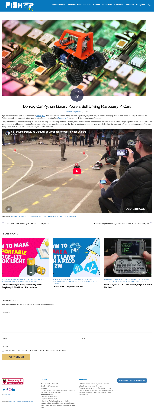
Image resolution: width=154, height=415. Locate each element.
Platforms (33, 279)
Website (6, 346)
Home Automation (80, 279)
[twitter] (3, 388)
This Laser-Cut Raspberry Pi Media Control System (26, 223)
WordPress (12, 402)
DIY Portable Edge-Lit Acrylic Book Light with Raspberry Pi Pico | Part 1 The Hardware (22, 286)
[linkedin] (12, 388)
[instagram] (9, 388)
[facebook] (6, 388)
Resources (20, 281)
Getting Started (58, 4)
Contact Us (119, 4)
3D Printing (6, 279)
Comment (7, 313)
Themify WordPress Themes (25, 402)
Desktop (124, 279)
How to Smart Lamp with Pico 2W (68, 286)
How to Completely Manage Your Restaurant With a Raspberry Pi (121, 223)
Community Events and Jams (79, 4)
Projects (69, 112)
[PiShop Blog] (19, 5)
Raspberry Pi (77, 112)
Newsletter (130, 4)
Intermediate (136, 279)
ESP (129, 279)
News (144, 279)
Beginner (14, 279)
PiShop (26, 279)
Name (5, 338)
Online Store (107, 4)
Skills (27, 281)
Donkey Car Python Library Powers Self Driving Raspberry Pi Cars (77, 106)
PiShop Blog (6, 394)
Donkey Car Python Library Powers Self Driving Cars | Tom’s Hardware (43, 216)
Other (21, 279)
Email (84, 338)
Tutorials (96, 4)
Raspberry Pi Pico (8, 281)
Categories (140, 4)
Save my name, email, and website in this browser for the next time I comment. (37, 350)
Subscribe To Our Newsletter (132, 380)
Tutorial (34, 281)
